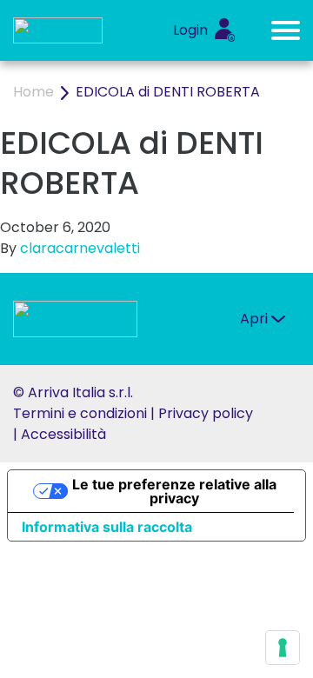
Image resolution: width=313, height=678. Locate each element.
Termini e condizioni (80, 413)
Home (33, 92)
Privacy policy (205, 413)
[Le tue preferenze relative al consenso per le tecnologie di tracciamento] (282, 647)
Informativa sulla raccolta (107, 526)
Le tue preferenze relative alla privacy (174, 491)
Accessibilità (63, 434)
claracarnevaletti (80, 248)
